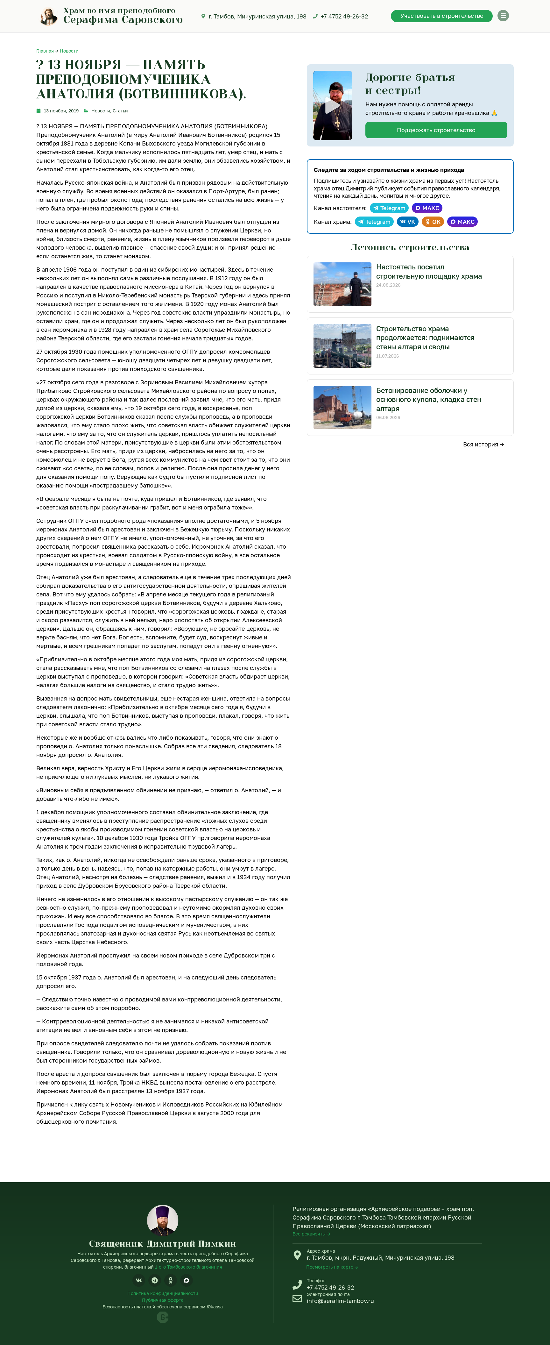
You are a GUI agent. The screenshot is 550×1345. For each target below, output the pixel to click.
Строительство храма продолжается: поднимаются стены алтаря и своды (425, 337)
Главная (45, 50)
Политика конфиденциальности (162, 1293)
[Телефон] (297, 1285)
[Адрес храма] (297, 1255)
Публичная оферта (163, 1300)
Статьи (120, 110)
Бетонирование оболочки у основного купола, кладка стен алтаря (428, 399)
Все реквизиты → (311, 1233)
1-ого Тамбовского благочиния (188, 1267)
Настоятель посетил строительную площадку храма (429, 271)
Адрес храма (321, 1251)
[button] (332, 105)
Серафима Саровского (123, 19)
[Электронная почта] (297, 1298)
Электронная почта (328, 1294)
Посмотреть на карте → (332, 1267)
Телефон (316, 1280)
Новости (69, 50)
